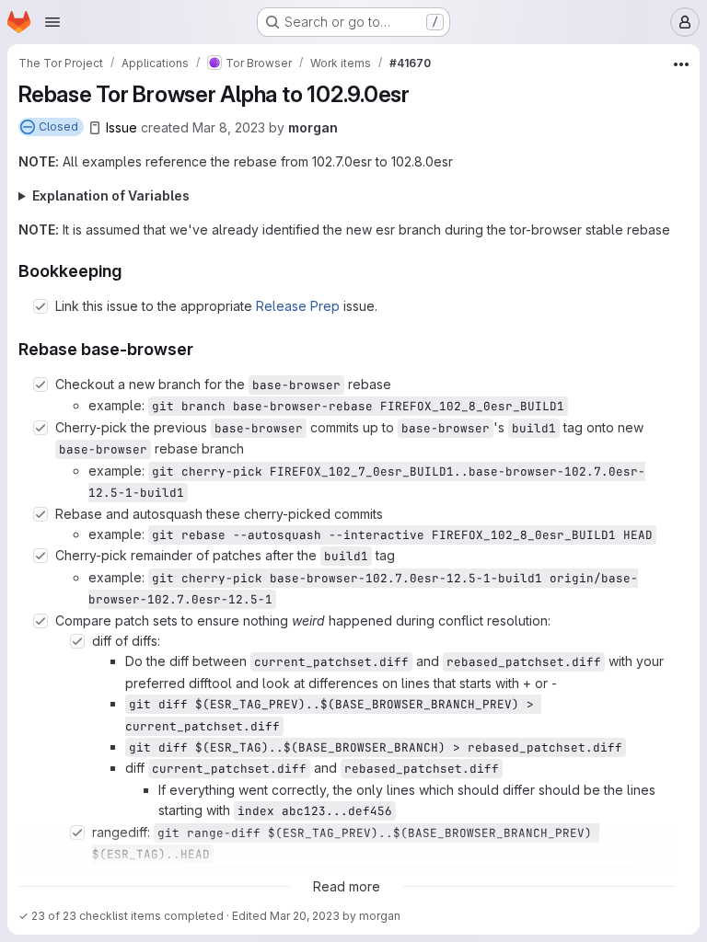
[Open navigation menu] (52, 22)
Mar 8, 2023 (228, 127)
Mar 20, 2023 (305, 916)
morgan (313, 127)
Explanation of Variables (111, 195)
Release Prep (298, 306)
